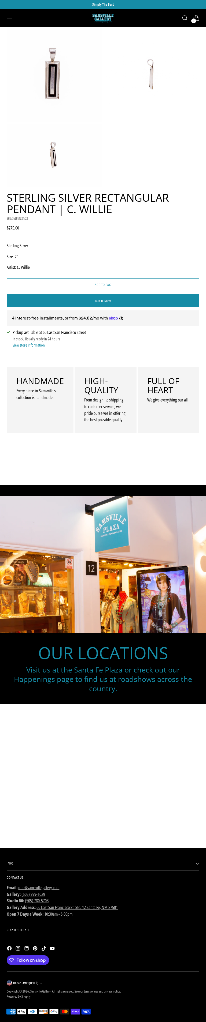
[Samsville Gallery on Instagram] (18, 949)
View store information (29, 345)
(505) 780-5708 (37, 900)
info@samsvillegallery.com (38, 887)
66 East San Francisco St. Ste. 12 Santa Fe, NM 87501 (77, 907)
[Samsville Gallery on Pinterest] (35, 949)
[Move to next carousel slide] (194, 466)
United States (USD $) (25, 982)
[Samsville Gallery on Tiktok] (44, 949)
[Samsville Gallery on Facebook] (10, 949)
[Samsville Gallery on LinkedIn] (27, 949)
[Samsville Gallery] (103, 18)
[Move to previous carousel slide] (182, 467)
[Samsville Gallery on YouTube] (53, 949)
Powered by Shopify (19, 996)
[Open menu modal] (9, 18)
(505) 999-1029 (33, 894)
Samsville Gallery (40, 991)
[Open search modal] (184, 18)
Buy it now (103, 300)
